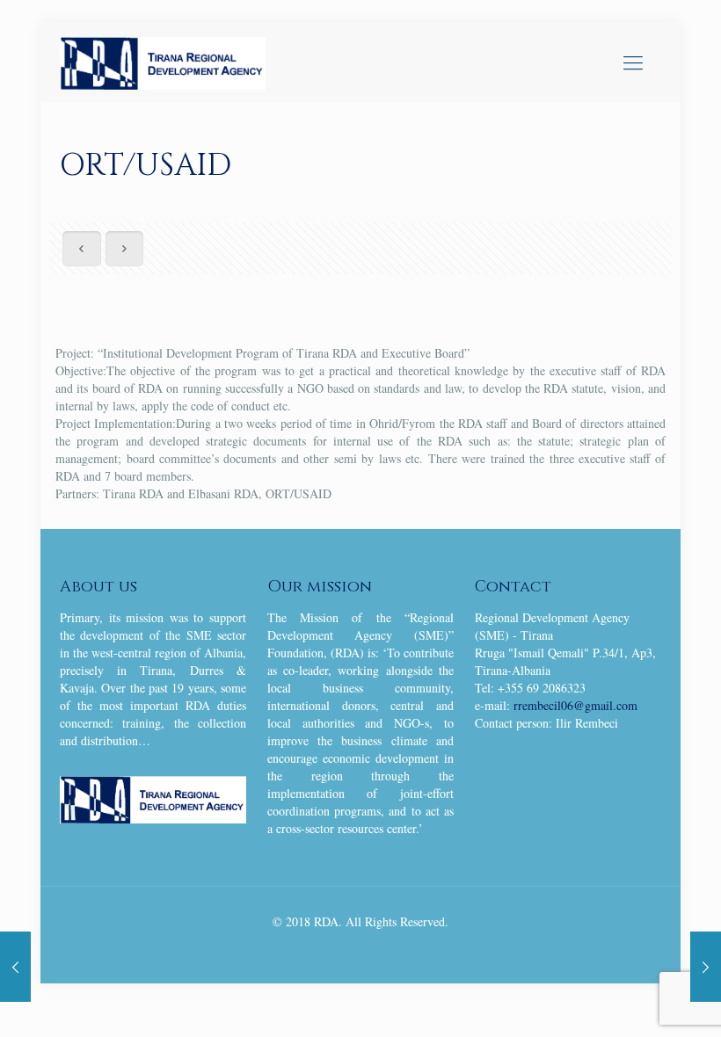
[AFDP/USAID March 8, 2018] (15, 967)
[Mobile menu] (633, 61)
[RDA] (163, 61)
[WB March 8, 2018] (705, 967)
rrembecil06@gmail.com (575, 705)
